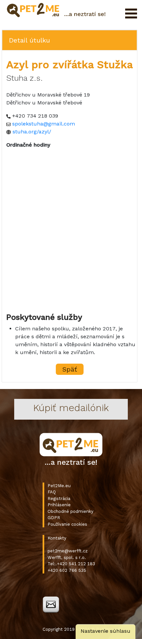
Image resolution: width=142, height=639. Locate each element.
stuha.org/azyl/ (32, 131)
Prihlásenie (59, 504)
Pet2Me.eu (59, 485)
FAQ (52, 491)
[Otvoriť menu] (131, 13)
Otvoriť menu (131, 13)
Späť (69, 369)
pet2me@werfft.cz (68, 550)
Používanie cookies (67, 524)
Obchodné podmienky (70, 511)
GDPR (54, 517)
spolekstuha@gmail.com (43, 124)
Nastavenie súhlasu (105, 631)
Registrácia (59, 498)
